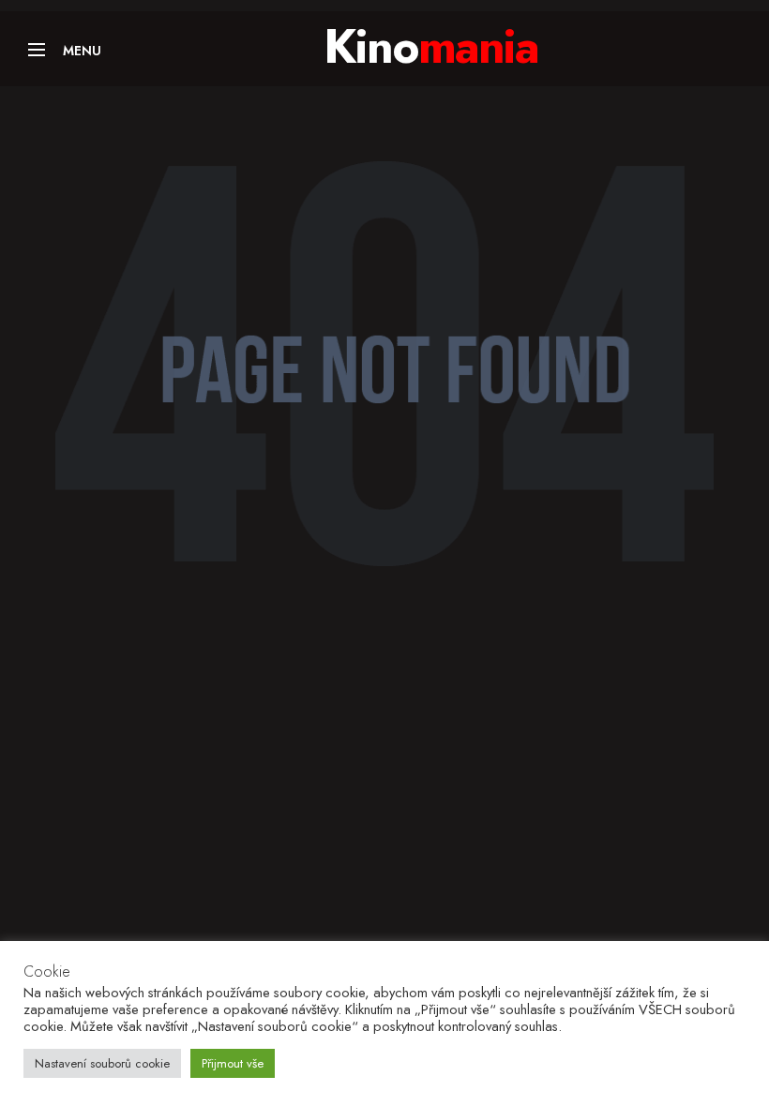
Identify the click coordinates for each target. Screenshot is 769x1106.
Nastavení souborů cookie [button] (102, 1063)
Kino (431, 46)
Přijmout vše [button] (233, 1063)
